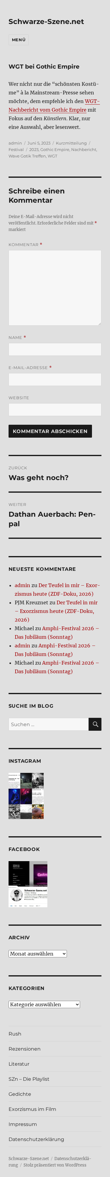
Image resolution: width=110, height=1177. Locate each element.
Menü (18, 39)
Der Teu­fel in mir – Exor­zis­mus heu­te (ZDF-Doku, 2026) (56, 611)
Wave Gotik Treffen (27, 155)
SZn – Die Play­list (29, 1079)
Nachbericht (83, 149)
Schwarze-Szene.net (46, 21)
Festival (16, 149)
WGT (52, 155)
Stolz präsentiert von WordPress (55, 1165)
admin (15, 143)
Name (17, 337)
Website (19, 397)
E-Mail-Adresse (30, 367)
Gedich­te (20, 1094)
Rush (15, 1034)
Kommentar (25, 244)
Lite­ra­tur (19, 1064)
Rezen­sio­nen (25, 1049)
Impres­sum (23, 1124)
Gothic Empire (54, 149)
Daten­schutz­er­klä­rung (36, 1139)
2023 (33, 149)
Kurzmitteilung (71, 143)
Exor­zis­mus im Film (32, 1109)
